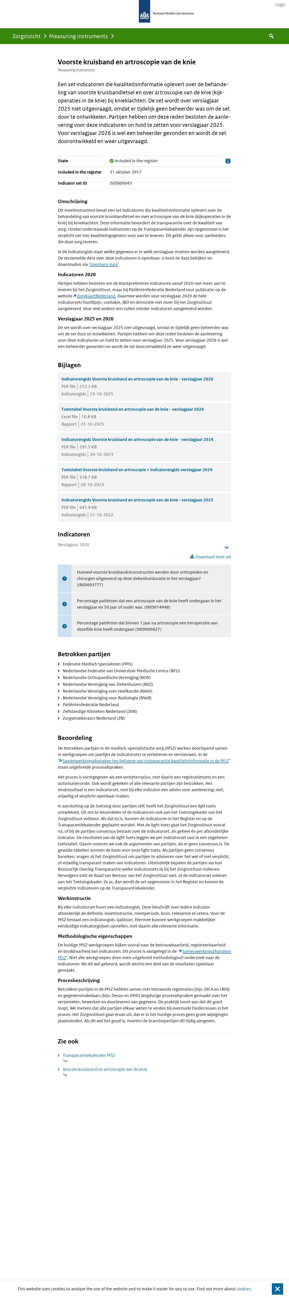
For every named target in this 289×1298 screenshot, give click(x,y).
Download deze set (213, 556)
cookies (243, 1288)
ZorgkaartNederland (96, 296)
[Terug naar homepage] (144, 11)
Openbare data (104, 264)
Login (280, 5)
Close (275, 1289)
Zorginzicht (26, 36)
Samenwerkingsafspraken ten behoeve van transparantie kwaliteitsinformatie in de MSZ (146, 760)
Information (228, 161)
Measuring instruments (78, 36)
